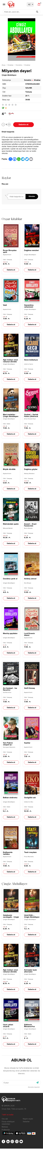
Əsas (4, 65)
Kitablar (11, 65)
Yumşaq (28, 92)
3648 (27, 100)
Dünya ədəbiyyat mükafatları (8, 1123)
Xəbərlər (26, 1121)
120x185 (28, 88)
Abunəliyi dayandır (34, 1087)
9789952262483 (32, 84)
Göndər (32, 196)
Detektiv (19, 65)
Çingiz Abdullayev (9, 75)
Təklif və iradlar (8, 1115)
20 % (27, 96)
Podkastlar (6, 1130)
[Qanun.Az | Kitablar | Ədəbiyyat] (11, 4)
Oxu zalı (5, 1119)
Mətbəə (5, 1127)
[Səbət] (39, 4)
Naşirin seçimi (28, 1119)
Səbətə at (23, 125)
